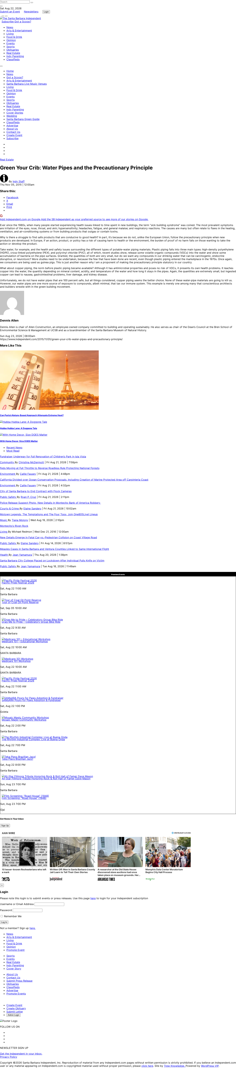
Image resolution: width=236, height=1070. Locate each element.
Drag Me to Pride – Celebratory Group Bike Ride (31, 621)
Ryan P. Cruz (28, 497)
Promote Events (16, 993)
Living (10, 33)
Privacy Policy (8, 1056)
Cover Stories (14, 112)
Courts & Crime (10, 508)
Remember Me (12, 916)
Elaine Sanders (32, 508)
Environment (8, 473)
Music (4, 520)
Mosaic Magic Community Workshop (24, 719)
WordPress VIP (210, 1065)
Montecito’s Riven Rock (14, 525)
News (9, 27)
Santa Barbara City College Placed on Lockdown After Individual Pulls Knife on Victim (52, 560)
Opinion (11, 40)
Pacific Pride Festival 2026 (18, 582)
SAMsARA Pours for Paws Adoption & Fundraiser (31, 700)
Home (10, 71)
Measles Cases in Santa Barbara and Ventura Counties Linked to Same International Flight (54, 549)
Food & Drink (14, 37)
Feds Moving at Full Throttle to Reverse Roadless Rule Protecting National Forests (49, 468)
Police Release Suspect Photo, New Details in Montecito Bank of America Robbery (50, 502)
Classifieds (13, 59)
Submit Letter (14, 1011)
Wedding (11, 115)
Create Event (14, 135)
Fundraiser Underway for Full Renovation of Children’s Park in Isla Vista (43, 456)
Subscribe (8, 21)
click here (147, 1065)
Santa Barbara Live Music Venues (26, 83)
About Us (12, 128)
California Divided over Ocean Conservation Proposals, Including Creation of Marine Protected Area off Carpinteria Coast (74, 479)
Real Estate (13, 53)
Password (6, 910)
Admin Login (13, 1015)
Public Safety (8, 497)
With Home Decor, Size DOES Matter (19, 441)
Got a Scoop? (22, 21)
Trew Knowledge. (175, 1065)
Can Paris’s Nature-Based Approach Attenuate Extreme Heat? (32, 415)
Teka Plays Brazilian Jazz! (17, 759)
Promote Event (15, 950)
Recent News (14, 447)
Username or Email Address (17, 904)
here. (32, 928)
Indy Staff (19, 181)
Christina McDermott (31, 462)
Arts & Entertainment (19, 30)
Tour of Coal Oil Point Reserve (20, 602)
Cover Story (13, 968)
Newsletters (31, 11)
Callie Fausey (28, 473)
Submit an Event (10, 11)
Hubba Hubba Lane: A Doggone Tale (18, 428)
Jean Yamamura (22, 554)
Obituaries (12, 49)
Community (7, 462)
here (93, 898)
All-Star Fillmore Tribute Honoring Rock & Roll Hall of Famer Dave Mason (46, 778)
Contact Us (13, 132)
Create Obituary (16, 1008)
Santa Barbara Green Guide (22, 119)
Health (4, 554)
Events (10, 43)
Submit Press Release (19, 980)
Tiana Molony (20, 520)
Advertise (12, 125)
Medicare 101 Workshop (16, 661)
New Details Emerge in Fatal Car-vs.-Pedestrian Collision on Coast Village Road (48, 537)
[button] (24, 859)
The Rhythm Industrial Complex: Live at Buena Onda (33, 739)
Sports (10, 46)
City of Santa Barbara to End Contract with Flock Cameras (36, 491)
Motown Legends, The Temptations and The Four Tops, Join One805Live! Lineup (49, 514)
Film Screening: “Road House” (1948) (24, 798)
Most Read (12, 450)
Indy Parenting (15, 56)
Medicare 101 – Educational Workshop (25, 641)
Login (46, 12)
